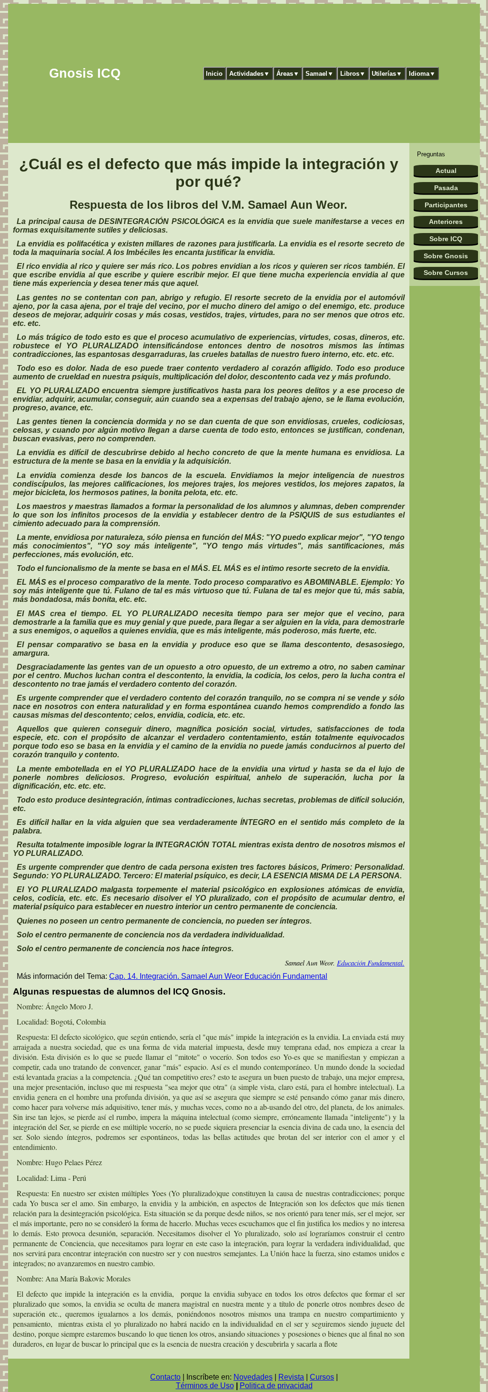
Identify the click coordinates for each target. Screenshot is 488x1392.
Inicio (214, 73)
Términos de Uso (205, 1386)
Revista (291, 1377)
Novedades (253, 1377)
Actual (446, 170)
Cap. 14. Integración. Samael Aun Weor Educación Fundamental (218, 976)
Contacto (165, 1377)
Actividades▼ (249, 73)
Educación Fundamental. (371, 962)
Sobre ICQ (445, 239)
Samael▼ (319, 73)
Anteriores (446, 221)
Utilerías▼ (387, 73)
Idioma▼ (422, 73)
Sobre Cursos (446, 272)
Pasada (446, 188)
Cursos (322, 1377)
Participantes (446, 205)
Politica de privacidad (276, 1386)
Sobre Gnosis (446, 256)
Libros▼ (353, 73)
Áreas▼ (287, 73)
